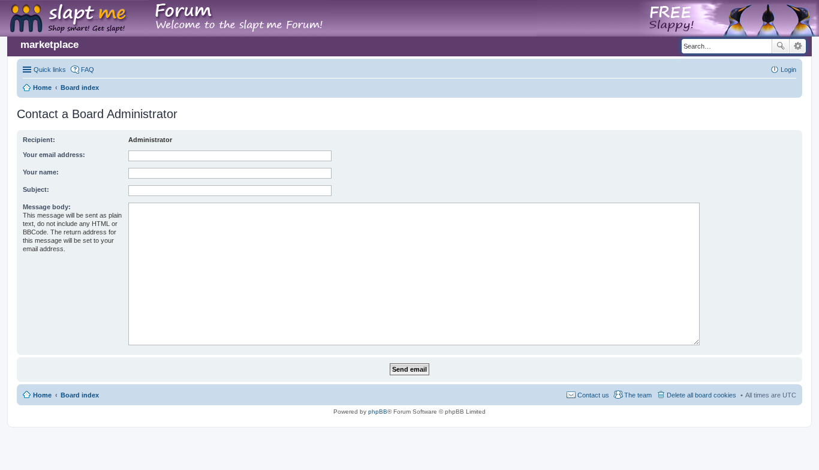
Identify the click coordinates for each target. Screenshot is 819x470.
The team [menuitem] (638, 395)
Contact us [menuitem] (593, 395)
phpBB (377, 411)
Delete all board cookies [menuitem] (701, 395)
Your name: (41, 172)
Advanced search (798, 46)
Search (781, 46)
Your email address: (54, 154)
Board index (80, 395)
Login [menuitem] (788, 69)
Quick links (50, 69)
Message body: (47, 206)
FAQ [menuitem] (87, 69)
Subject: (36, 189)
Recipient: (39, 139)
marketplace (49, 44)
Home (42, 395)
